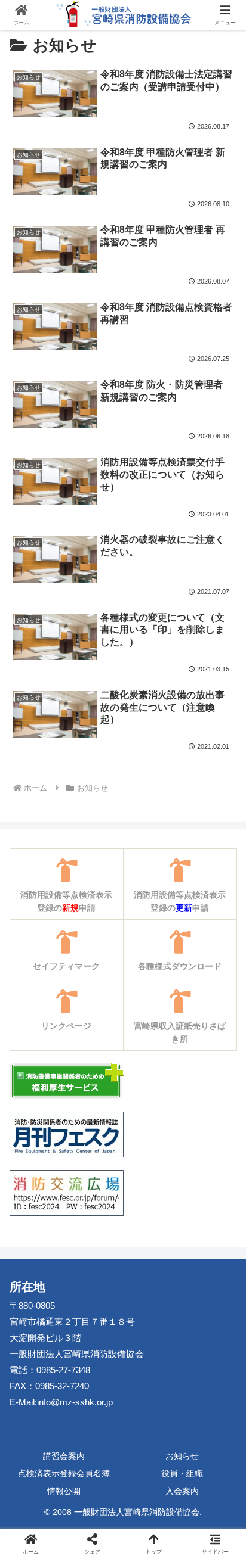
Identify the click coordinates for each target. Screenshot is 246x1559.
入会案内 (182, 1491)
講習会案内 (64, 1456)
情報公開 (64, 1491)
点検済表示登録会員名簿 (64, 1473)
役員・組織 (182, 1473)
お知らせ (182, 1456)
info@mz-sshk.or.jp (75, 1402)
